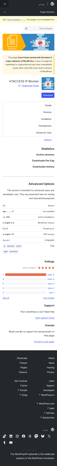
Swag (23, 395)
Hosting (50, 367)
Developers (48, 390)
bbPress (49, 413)
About (51, 358)
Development (45, 125)
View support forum (44, 317)
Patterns (23, 372)
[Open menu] (4, 4)
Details (48, 105)
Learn (51, 381)
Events (23, 385)
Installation (46, 119)
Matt (50, 408)
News (51, 363)
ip (4, 246)
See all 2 (6, 240)
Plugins (23, 367)
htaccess (10, 246)
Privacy (50, 372)
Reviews (47, 112)
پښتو (45, 429)
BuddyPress (47, 417)
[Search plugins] (26, 28)
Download (48, 95)
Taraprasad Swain (30, 85)
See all (6, 298)
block (19, 246)
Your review (48, 298)
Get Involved (20, 381)
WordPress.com (45, 403)
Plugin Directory (47, 12)
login (6, 251)
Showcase (22, 358)
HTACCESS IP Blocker (24, 81)
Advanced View (44, 132)
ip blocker (14, 251)
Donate (22, 390)
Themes (23, 363)
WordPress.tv (46, 395)
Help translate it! (12, 19)
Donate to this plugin (44, 341)
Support (48, 139)
